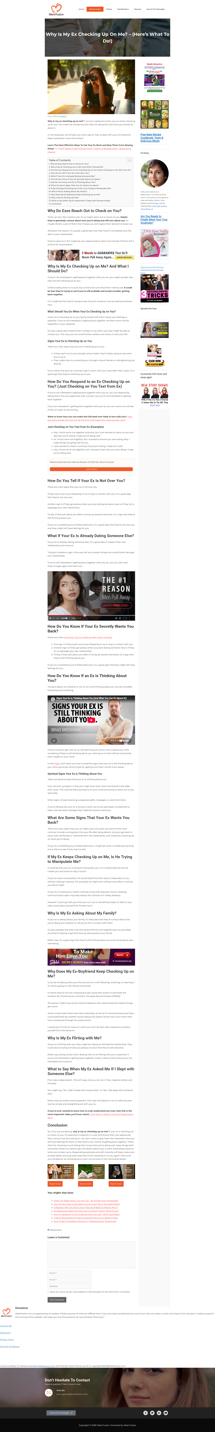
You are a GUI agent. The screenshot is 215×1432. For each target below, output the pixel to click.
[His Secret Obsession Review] (91, 1177)
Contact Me (6, 1326)
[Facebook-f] (145, 1413)
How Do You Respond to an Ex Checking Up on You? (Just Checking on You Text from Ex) (91, 170)
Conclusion (56, 204)
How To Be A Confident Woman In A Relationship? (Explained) (85, 1221)
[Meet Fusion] (57, 9)
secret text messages (156, 9)
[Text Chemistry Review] (122, 1177)
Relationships (95, 9)
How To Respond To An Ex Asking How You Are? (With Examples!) (87, 1214)
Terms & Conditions (9, 1346)
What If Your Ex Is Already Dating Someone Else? (73, 176)
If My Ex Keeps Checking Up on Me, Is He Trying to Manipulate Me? (81, 188)
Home (81, 9)
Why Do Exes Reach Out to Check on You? (69, 164)
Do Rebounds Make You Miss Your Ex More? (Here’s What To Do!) (86, 1211)
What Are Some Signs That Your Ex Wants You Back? (75, 185)
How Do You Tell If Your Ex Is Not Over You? (70, 173)
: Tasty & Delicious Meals (152, 138)
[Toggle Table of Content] (128, 160)
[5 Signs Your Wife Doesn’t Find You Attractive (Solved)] (61, 1177)
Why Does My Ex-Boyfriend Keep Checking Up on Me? (75, 194)
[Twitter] (152, 1413)
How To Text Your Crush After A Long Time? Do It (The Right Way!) (87, 1204)
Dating (109, 9)
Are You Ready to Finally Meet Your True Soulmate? (154, 219)
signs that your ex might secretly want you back (88, 637)
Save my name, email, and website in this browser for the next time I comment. (90, 1292)
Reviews (137, 9)
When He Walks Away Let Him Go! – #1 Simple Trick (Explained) (86, 1201)
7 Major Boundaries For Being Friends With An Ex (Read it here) (86, 1218)
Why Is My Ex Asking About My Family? (69, 191)
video (57, 763)
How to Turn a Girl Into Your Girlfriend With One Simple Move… (152, 270)
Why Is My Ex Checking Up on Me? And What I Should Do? (77, 167)
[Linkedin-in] (159, 1413)
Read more (55, 1184)
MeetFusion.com (46, 1366)
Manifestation (123, 9)
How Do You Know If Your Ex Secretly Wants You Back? (75, 179)
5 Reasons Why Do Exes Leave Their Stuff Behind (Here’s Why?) (86, 1207)
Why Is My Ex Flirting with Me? (65, 197)
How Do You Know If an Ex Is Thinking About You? (73, 182)
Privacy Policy (7, 1339)
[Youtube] (165, 1413)
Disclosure (5, 1333)
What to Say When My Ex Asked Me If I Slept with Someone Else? (80, 200)
